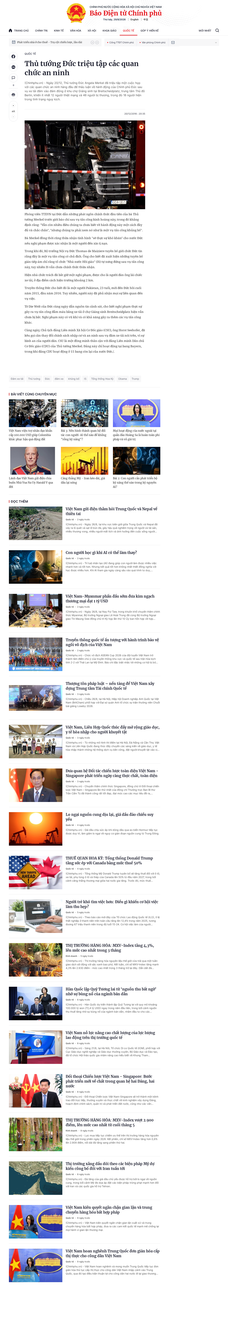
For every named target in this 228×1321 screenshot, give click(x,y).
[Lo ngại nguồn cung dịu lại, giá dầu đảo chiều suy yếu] (35, 829)
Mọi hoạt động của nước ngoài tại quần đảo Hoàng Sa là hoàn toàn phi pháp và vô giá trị (136, 435)
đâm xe (59, 378)
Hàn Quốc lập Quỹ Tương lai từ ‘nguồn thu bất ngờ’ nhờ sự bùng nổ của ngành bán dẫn (111, 991)
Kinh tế (59, 30)
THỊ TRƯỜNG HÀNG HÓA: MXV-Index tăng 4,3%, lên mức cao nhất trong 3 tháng (110, 948)
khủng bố (73, 378)
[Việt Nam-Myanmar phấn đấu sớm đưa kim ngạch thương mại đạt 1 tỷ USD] (35, 610)
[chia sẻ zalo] (13, 67)
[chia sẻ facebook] (13, 56)
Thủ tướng (34, 378)
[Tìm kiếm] (217, 31)
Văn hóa (75, 30)
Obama (122, 378)
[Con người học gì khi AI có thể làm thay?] (35, 567)
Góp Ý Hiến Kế (150, 30)
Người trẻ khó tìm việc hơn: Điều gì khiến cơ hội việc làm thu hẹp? (112, 904)
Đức (47, 378)
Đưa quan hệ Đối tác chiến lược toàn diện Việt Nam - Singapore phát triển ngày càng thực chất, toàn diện (112, 773)
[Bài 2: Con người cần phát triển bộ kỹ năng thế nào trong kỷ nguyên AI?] (136, 461)
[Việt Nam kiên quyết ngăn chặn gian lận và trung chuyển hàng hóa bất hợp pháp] (35, 1222)
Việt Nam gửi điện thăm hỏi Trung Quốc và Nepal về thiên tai (111, 511)
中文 (146, 19)
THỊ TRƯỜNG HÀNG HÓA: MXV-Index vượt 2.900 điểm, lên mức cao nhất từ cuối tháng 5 (110, 1122)
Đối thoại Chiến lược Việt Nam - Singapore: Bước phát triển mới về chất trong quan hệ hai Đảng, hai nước (110, 1081)
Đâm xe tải (17, 378)
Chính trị (41, 30)
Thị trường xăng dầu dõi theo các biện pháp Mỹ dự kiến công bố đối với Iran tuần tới (110, 1166)
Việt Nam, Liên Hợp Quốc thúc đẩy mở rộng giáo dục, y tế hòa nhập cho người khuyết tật (113, 729)
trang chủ (21, 30)
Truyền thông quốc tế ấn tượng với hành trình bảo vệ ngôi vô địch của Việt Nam (112, 642)
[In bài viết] (13, 94)
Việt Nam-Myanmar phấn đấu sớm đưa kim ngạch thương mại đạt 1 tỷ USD (110, 598)
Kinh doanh (72, 956)
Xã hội (92, 30)
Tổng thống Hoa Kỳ (102, 378)
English (135, 19)
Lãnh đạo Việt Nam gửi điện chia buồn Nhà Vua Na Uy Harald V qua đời (31, 483)
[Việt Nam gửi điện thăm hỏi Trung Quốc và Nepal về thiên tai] (35, 523)
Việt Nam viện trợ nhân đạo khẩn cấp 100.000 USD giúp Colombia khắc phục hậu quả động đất (30, 435)
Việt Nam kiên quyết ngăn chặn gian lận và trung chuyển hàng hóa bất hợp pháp (109, 1209)
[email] (173, 42)
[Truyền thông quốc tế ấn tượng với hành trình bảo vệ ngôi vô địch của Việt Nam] (35, 654)
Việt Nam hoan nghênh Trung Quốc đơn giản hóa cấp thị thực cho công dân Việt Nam (113, 1253)
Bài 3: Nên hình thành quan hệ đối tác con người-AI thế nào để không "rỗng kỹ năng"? (83, 435)
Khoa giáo (109, 30)
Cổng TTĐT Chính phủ (121, 42)
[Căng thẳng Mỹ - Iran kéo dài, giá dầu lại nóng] (84, 461)
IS (85, 378)
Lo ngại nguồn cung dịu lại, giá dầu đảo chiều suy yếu (109, 817)
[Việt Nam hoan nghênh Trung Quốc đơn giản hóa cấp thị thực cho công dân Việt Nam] (35, 1265)
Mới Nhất (205, 30)
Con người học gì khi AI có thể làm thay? (101, 552)
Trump (135, 378)
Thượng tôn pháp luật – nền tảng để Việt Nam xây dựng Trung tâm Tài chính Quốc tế (110, 686)
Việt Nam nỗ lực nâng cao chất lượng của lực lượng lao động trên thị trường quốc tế (110, 1035)
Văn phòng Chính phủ (153, 42)
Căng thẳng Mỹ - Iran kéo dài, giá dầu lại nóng (83, 480)
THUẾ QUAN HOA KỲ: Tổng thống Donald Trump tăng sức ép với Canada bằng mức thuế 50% (109, 860)
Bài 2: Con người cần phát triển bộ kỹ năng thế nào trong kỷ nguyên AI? (135, 483)
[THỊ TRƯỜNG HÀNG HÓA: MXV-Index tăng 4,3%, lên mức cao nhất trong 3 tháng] (35, 960)
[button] (92, 42)
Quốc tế (128, 30)
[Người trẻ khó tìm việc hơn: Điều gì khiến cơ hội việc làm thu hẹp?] (35, 916)
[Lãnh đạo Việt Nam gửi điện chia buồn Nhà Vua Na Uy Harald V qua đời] (32, 461)
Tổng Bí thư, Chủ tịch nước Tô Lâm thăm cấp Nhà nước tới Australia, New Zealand (52, 42)
